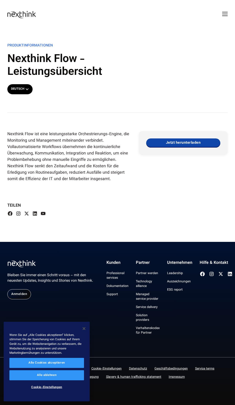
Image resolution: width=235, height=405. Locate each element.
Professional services (115, 275)
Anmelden (19, 294)
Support (112, 294)
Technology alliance (144, 284)
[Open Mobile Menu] (225, 14)
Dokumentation (117, 286)
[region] (47, 361)
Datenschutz (138, 369)
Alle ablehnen (47, 375)
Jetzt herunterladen (183, 143)
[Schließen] (84, 329)
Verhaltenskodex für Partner (148, 330)
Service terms (204, 369)
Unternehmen (179, 263)
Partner (143, 263)
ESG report (175, 290)
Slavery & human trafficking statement (133, 377)
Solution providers (142, 317)
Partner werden (147, 273)
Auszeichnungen (179, 281)
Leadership (175, 273)
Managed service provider (147, 296)
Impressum (177, 377)
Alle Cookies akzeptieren (46, 363)
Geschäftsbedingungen (171, 369)
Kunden (113, 263)
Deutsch (17, 89)
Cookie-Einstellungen (106, 369)
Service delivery (147, 307)
